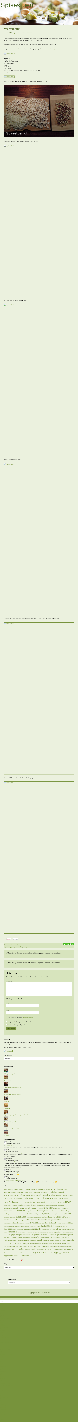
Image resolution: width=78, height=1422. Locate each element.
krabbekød (21, 1223)
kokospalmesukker (54, 1220)
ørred (33, 1256)
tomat (32, 1249)
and (45, 1189)
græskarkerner (8, 1208)
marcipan (8, 1229)
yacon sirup (26, 1253)
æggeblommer (63, 1253)
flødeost (12, 1205)
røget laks (70, 1240)
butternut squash (65, 1195)
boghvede (28, 1195)
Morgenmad (3, 1363)
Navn (8, 1003)
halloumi (55, 1208)
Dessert (2, 1341)
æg (26, 947)
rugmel (27, 1240)
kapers (50, 1217)
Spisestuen (39, 12)
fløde (68, 1201)
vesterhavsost (67, 1249)
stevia (57, 1246)
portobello (7, 1237)
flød (64, 1202)
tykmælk (55, 1249)
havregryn (8, 1211)
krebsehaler (27, 1223)
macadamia (12, 1226)
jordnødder (6, 1217)
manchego (33, 1226)
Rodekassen (3, 1407)
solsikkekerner (19, 1246)
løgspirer (6, 1226)
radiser (42, 1237)
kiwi (24, 1220)
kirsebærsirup (19, 1220)
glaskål (38, 1205)
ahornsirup (22, 1189)
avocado (20, 1192)
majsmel (26, 1226)
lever (65, 1223)
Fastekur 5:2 (3, 1409)
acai (12, 1189)
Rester (1, 1368)
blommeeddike (8, 1195)
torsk (37, 1249)
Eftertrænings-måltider (6, 1354)
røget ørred (6, 1243)
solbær (6, 1246)
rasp (45, 1237)
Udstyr (2, 1404)
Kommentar (9, 981)
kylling (33, 1222)
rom (55, 1237)
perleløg (32, 1234)
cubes (16, 1202)
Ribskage (6, 1135)
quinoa (30, 1237)
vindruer (9, 1253)
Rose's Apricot (60, 1237)
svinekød (18, 1249)
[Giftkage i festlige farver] (6, 1072)
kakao (23, 1216)
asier (66, 1189)
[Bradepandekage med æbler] (6, 1120)
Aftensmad (13, 945)
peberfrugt (8, 1234)
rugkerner (21, 1240)
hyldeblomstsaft (31, 1214)
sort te (27, 1246)
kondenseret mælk (11, 1223)
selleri (19, 1244)
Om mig (2, 1419)
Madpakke (3, 1361)
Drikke (2, 1353)
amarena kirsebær (31, 1189)
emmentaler (41, 1202)
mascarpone (20, 1229)
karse (55, 1217)
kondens (63, 1220)
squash (52, 1246)
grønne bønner (36, 1208)
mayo (26, 1229)
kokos (28, 1219)
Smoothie (2, 1370)
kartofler (61, 1217)
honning (40, 1211)
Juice (1, 1359)
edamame (34, 1202)
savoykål (15, 1243)
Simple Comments (28, 1017)
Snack (1, 1373)
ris (24, 947)
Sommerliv (3, 1394)
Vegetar (19, 945)
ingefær (56, 1214)
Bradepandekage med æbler (11, 1122)
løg (72, 1223)
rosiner (6, 1240)
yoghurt (36, 1252)
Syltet (1, 1375)
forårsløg (18, 1205)
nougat (68, 1229)
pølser (26, 1237)
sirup (43, 1243)
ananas (40, 1189)
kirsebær (7, 1220)
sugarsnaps (68, 1246)
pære (22, 1237)
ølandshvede (28, 1256)
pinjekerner (53, 1235)
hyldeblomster (22, 1214)
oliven (17, 1232)
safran (10, 1243)
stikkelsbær (61, 1246)
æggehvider (8, 1256)
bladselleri (53, 1192)
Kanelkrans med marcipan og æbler (15, 1173)
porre (70, 1234)
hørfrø (50, 1214)
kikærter (67, 1217)
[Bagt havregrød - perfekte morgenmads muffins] (6, 1113)
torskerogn (41, 1249)
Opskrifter (6, 1101)
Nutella (5, 1232)
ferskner (54, 1202)
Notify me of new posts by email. (16, 1025)
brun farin (52, 1195)
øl (23, 1256)
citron (60, 1198)
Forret (1, 1356)
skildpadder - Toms (50, 1243)
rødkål (52, 1240)
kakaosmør (30, 1217)
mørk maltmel (62, 1229)
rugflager (14, 1240)
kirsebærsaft (13, 1220)
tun (51, 1249)
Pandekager (3, 1366)
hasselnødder (18, 947)
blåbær (22, 1195)
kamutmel (41, 1217)
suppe (8, 1249)
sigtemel (36, 1243)
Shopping (2, 1416)
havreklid (14, 1211)
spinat (44, 1246)
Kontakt (2, 1421)
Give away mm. (4, 1414)
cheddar (28, 1198)
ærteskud (20, 1256)
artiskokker (61, 1189)
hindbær (21, 1211)
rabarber (36, 1237)
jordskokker (12, 1217)
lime (69, 1223)
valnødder (60, 1249)
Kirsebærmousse (10, 1145)
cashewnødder (10, 1198)
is (59, 1214)
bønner (71, 1195)
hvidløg (66, 1211)
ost (21, 1232)
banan (31, 1192)
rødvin (64, 1240)
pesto (48, 1234)
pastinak (58, 1232)
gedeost (34, 1205)
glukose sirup (43, 1205)
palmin (23, 1232)
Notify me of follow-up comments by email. (19, 1022)
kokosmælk (42, 1220)
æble (43, 1252)
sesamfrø (30, 1244)
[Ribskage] (6, 1134)
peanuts (71, 1232)
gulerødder (47, 1207)
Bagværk (2, 1330)
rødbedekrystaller (43, 1240)
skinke (58, 1243)
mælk (56, 1229)
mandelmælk (41, 1226)
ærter (15, 1256)
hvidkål (61, 1211)
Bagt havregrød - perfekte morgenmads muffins (17, 1115)
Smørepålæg (3, 1371)
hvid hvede (54, 1211)
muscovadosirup (45, 1229)
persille (44, 1234)
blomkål (61, 1192)
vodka (13, 1253)
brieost (33, 1195)
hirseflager (27, 1211)
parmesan (44, 1232)
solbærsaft (11, 1246)
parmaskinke (36, 1232)
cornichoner (66, 1198)
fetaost (60, 1202)
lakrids (49, 1223)
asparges (7, 1192)
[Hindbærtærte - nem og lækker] (6, 1092)
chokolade (47, 1198)
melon (30, 1229)
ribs (51, 1237)
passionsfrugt (52, 1232)
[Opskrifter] (6, 1099)
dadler (20, 1202)
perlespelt (37, 1235)
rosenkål (67, 1237)
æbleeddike (49, 1253)
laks (63, 1223)
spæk (48, 1246)
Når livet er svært (4, 1392)
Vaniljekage (7, 1108)
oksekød (11, 1231)
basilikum (44, 1192)
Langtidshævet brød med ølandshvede (14, 1128)
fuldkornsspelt (26, 1205)
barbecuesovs (37, 1192)
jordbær (67, 1213)
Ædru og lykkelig (5, 1383)
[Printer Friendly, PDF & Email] (68, 944)
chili (40, 1198)
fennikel (47, 1202)
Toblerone (27, 1249)
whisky (22, 1253)
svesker (12, 1249)
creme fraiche (9, 1202)
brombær (44, 1195)
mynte (52, 1229)
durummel (27, 1202)
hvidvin (13, 1214)
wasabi (17, 1253)
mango (57, 1226)
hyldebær (39, 1214)
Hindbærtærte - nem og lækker (12, 1094)
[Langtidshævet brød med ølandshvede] (6, 1127)
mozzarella (36, 1229)
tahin (23, 1249)
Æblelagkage (7, 1080)
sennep (24, 1243)
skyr (62, 1243)
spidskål (39, 1246)
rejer (48, 1237)
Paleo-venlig (3, 1364)
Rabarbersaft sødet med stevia (14, 1162)
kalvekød (35, 1217)
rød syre (61, 1240)
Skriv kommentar (27, 33)
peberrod (16, 1235)
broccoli (38, 1195)
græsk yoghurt (19, 1208)
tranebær (47, 1249)
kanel (46, 1217)
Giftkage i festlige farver (10, 1074)
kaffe (18, 1217)
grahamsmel (50, 1205)
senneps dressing (50, 49)
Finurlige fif (3, 1405)
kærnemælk (42, 1223)
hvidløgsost (7, 1214)
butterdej (59, 1195)
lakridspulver (56, 1223)
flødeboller (6, 1205)
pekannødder (24, 1234)
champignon (10, 947)
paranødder (29, 1232)
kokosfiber (34, 1220)
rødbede (33, 1240)
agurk (16, 1189)
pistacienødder (62, 1235)
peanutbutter (65, 1232)
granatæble (57, 1205)
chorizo (55, 1198)
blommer (16, 1195)
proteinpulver (15, 1237)
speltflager (33, 1246)
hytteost (45, 1214)
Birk (48, 1192)
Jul (1, 1402)
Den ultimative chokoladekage (12, 1087)
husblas (47, 1211)
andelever (48, 1189)
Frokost (2, 1358)
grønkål (27, 1208)
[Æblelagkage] (6, 1079)
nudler (72, 1229)
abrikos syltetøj (7, 1189)
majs (22, 1226)
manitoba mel (63, 1226)
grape (63, 1205)
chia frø (35, 1198)
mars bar (14, 1229)
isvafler (62, 1214)
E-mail (8, 1010)
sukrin (5, 1249)
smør (67, 1243)
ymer (31, 1253)
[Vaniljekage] (6, 1106)
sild (40, 1243)
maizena (18, 1226)
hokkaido (33, 1211)
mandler (50, 1225)
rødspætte (56, 1240)
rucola (10, 1240)
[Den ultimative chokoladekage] (6, 1086)
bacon (25, 1192)
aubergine (14, 1192)
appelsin (55, 1189)
